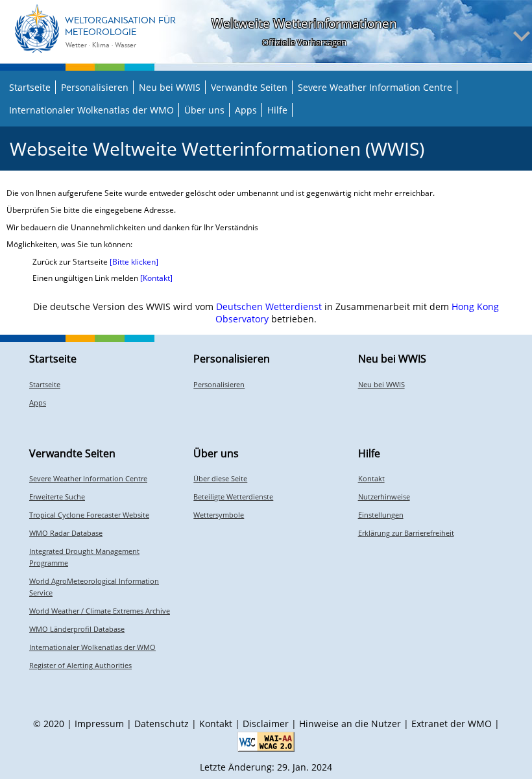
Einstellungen (381, 515)
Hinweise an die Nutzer (350, 723)
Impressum (99, 723)
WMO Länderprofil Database (77, 629)
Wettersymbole (218, 515)
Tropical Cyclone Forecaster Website (89, 515)
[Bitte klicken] (134, 262)
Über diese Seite (220, 478)
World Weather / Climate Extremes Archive (99, 611)
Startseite (30, 87)
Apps (246, 110)
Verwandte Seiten (249, 87)
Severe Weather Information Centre (375, 87)
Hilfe (277, 110)
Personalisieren (94, 87)
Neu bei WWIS (169, 87)
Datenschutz (161, 723)
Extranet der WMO (451, 723)
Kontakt (371, 478)
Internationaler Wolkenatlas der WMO (91, 110)
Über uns (204, 110)
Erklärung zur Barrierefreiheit (406, 533)
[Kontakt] (156, 278)
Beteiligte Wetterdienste (233, 496)
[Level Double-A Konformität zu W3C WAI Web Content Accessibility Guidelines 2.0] (266, 742)
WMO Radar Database (66, 533)
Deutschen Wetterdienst (269, 306)
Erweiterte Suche (57, 496)
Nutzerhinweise (384, 496)
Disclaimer (266, 723)
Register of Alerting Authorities (80, 665)
